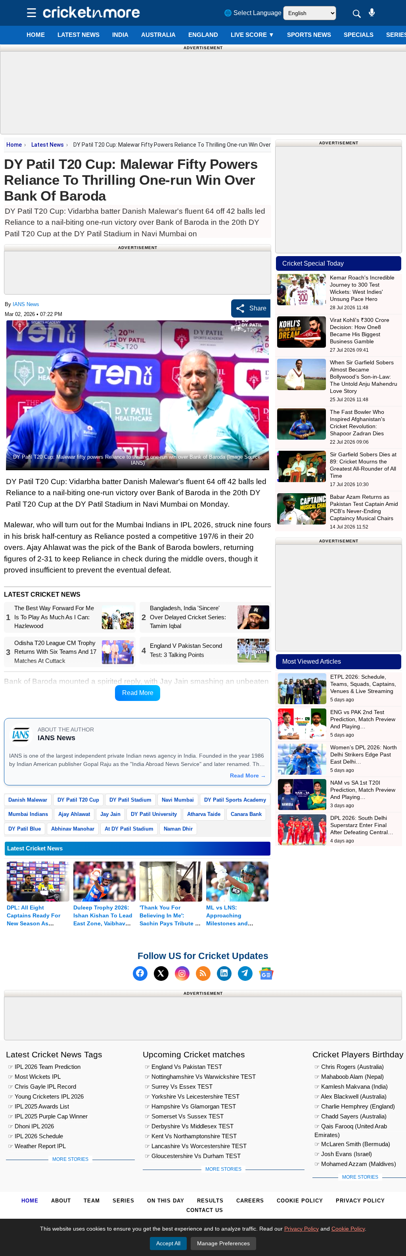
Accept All (168, 1243)
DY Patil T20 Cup (78, 800)
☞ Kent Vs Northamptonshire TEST (191, 1136)
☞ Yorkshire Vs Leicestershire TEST (192, 1096)
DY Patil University (154, 814)
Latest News (47, 145)
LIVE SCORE (252, 34)
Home (36, 34)
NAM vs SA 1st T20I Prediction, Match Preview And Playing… (362, 789)
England (203, 34)
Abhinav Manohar (72, 829)
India (120, 34)
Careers (250, 1201)
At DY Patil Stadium (129, 829)
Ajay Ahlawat (74, 814)
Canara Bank (246, 814)
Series (123, 1201)
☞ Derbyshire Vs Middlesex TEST (189, 1126)
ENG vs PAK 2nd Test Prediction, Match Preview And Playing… (362, 719)
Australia (158, 34)
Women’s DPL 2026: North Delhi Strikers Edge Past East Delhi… (363, 754)
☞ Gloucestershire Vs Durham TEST (193, 1156)
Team (92, 1201)
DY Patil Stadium (130, 800)
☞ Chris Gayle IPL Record (42, 1086)
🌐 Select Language (253, 13)
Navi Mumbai (178, 800)
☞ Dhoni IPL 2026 (31, 1126)
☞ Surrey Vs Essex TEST (179, 1086)
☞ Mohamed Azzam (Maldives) (355, 1163)
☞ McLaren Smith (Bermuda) (352, 1144)
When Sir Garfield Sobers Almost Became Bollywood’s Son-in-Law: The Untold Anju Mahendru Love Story (363, 376)
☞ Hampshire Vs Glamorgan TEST (190, 1106)
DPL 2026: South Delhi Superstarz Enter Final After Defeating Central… (361, 825)
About (61, 1201)
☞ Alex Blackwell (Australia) (350, 1096)
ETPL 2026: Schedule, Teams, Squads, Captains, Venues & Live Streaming (363, 684)
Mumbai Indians (28, 814)
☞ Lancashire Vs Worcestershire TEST (196, 1146)
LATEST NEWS (78, 34)
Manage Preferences (223, 1243)
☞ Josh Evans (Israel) (343, 1154)
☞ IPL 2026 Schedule (35, 1136)
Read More (137, 692)
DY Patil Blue (24, 829)
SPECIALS (358, 34)
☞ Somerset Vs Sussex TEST (184, 1116)
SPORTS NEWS (309, 34)
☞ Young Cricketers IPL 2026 (46, 1096)
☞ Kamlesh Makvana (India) (351, 1086)
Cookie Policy (300, 1201)
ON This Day (165, 1201)
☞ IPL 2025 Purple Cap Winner (48, 1116)
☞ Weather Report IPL (37, 1146)
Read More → (248, 775)
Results (210, 1201)
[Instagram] (182, 973)
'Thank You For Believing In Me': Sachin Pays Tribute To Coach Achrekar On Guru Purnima (171, 923)
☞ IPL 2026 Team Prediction (44, 1066)
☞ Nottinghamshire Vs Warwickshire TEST (200, 1076)
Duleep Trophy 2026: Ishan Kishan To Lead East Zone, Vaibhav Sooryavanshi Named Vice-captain (102, 923)
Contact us (204, 1210)
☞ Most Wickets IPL (34, 1076)
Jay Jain (110, 814)
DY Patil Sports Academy (235, 800)
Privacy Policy (360, 1201)
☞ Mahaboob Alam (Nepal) (349, 1076)
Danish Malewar (27, 800)
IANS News (26, 304)
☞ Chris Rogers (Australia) (349, 1066)
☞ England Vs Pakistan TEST (183, 1066)
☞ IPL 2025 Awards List (38, 1106)
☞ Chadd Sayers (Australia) (350, 1116)
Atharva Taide (203, 814)
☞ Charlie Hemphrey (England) (354, 1106)
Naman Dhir (178, 829)
